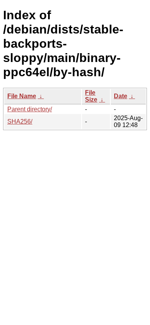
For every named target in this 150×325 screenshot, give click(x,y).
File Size (91, 96)
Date (120, 96)
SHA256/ (19, 121)
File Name (21, 96)
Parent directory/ (29, 109)
